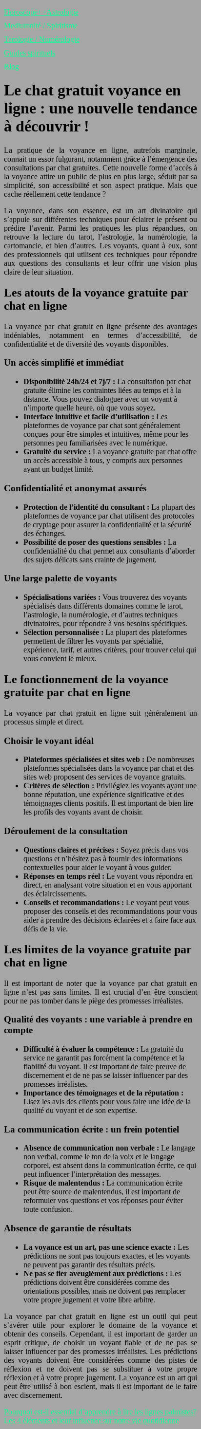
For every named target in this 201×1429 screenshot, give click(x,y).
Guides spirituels (29, 53)
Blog (11, 66)
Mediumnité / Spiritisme (41, 25)
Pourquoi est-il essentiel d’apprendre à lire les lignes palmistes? (100, 1412)
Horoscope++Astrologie (41, 12)
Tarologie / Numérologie (42, 39)
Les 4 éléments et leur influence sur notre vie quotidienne (91, 1420)
